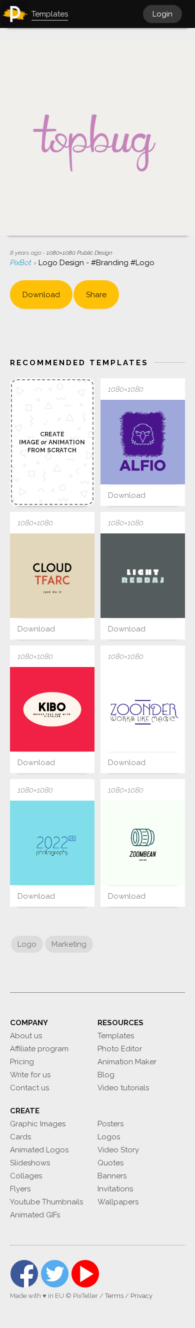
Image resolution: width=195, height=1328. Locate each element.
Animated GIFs (35, 1214)
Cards (20, 1136)
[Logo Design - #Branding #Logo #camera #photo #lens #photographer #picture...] (142, 843)
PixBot (22, 262)
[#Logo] (142, 442)
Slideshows (30, 1162)
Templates (116, 1035)
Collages (26, 1175)
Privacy (141, 1295)
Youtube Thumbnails (46, 1201)
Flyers (20, 1188)
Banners (112, 1175)
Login (162, 14)
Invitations (115, 1188)
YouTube (85, 1273)
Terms (114, 1295)
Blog (106, 1074)
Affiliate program (39, 1048)
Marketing (69, 944)
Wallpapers (118, 1201)
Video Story (118, 1149)
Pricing (22, 1061)
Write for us (30, 1074)
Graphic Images (38, 1123)
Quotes (111, 1162)
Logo (27, 944)
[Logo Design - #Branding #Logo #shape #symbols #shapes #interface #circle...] (52, 709)
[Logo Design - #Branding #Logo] (52, 575)
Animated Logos (39, 1149)
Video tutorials (123, 1087)
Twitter (54, 1273)
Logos (109, 1136)
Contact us (29, 1087)
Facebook (24, 1273)
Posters (111, 1123)
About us (26, 1035)
